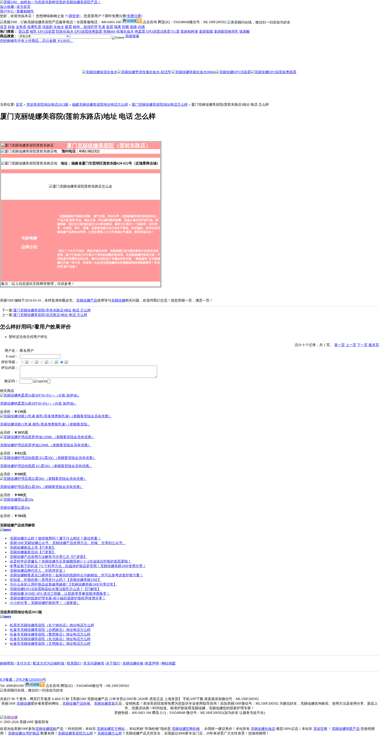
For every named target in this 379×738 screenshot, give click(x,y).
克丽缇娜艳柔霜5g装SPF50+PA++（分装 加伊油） (38, 403)
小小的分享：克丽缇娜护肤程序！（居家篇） (45, 603)
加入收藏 (7, 7)
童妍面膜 (206, 31)
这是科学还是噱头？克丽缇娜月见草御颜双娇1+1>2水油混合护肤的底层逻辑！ (70, 561)
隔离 (117, 27)
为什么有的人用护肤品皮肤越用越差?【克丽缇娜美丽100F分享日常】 (63, 584)
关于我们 (113, 663)
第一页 (339, 345)
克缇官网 (320, 729)
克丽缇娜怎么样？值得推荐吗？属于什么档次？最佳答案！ (55, 538)
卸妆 (11, 27)
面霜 (109, 27)
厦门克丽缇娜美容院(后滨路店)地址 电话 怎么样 (50, 315)
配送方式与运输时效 (48, 663)
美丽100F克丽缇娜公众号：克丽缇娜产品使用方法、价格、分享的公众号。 (68, 543)
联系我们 (74, 663)
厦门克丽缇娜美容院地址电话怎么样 (160, 104)
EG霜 (175, 31)
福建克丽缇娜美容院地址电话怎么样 (100, 104)
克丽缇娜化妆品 (263, 729)
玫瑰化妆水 (125, 31)
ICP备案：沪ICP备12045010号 (23, 679)
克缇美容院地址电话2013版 (47, 104)
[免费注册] (134, 16)
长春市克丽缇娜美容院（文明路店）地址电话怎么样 (50, 643)
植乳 (33, 31)
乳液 (101, 27)
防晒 (125, 27)
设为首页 (23, 7)
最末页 (373, 345)
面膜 (133, 27)
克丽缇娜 (118, 300)
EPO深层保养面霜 (88, 31)
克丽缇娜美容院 (95, 145)
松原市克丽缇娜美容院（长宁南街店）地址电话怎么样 (52, 625)
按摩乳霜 (34, 27)
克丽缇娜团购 (45, 729)
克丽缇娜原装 (104, 703)
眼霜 (68, 27)
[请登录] (74, 16)
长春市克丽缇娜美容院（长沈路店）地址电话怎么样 (50, 639)
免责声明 (152, 663)
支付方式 (23, 663)
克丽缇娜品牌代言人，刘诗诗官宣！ (38, 570)
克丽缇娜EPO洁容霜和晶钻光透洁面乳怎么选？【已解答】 (55, 589)
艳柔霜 (140, 31)
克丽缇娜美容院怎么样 (75, 733)
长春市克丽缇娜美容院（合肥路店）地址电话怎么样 (50, 630)
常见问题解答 (93, 663)
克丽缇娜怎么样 (109, 733)
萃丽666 (109, 31)
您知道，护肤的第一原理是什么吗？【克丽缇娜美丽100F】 (55, 580)
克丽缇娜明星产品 (346, 729)
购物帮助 (7, 663)
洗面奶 (47, 27)
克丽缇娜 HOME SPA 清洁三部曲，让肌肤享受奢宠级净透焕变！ (60, 593)
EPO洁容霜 (46, 31)
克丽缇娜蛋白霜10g (15, 507)
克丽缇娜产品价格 (76, 703)
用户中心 (7, 11)
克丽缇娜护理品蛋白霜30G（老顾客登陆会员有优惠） (41, 487)
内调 (141, 27)
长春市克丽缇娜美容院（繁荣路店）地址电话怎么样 (50, 634)
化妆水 (59, 27)
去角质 (21, 27)
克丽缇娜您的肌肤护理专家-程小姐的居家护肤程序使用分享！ (58, 598)
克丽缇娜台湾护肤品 (23, 733)
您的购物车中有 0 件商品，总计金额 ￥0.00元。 (37, 41)
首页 (3, 27)
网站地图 (168, 663)
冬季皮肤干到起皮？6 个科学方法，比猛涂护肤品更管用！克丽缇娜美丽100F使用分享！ (78, 566)
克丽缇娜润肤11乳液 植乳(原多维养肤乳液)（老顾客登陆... (45, 424)
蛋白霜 (23, 31)
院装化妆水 (64, 31)
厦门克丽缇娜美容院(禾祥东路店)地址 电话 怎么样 (52, 310)
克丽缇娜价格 (132, 663)
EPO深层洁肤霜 (158, 31)
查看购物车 (25, 11)
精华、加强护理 (85, 27)
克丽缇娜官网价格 (186, 729)
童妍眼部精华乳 (226, 31)
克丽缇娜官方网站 (111, 729)
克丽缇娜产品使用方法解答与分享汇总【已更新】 (48, 557)
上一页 (351, 345)
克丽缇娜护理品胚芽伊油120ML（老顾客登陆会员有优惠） (45, 445)
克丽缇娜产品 (86, 300)
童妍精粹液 (189, 31)
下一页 (362, 345)
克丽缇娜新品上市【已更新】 (32, 547)
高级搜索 (132, 36)
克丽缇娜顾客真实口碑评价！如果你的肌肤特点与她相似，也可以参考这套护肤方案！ (76, 575)
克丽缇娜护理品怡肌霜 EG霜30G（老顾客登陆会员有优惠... (46, 466)
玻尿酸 (244, 31)
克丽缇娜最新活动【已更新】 (32, 552)
